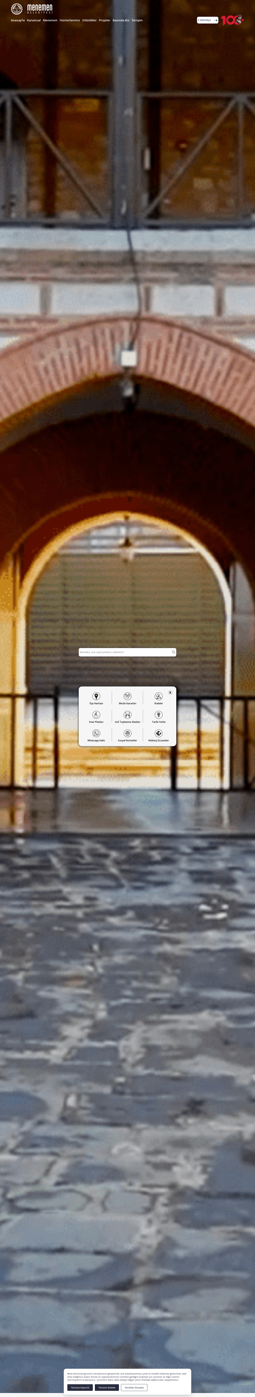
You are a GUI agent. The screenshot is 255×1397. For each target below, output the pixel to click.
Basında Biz (121, 20)
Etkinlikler (89, 20)
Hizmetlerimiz (70, 20)
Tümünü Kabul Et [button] (80, 1387)
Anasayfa (18, 20)
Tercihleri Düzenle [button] (134, 1387)
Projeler (104, 20)
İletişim (137, 20)
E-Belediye (204, 20)
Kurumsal (34, 20)
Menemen (50, 20)
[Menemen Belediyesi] (31, 7)
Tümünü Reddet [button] (106, 1387)
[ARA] (173, 652)
